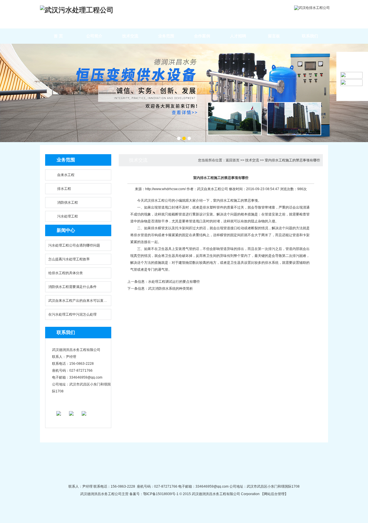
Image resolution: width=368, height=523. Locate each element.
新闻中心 (66, 230)
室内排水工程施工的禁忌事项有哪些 (292, 160)
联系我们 (310, 36)
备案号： (136, 494)
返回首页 (232, 160)
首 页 (58, 36)
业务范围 (166, 36)
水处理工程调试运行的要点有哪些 (174, 282)
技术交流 (130, 36)
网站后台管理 (274, 494)
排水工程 (64, 189)
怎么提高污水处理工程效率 (69, 259)
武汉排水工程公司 (158, 200)
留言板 (274, 36)
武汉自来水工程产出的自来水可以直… (77, 301)
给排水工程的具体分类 (65, 273)
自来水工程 (65, 175)
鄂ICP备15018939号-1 (161, 494)
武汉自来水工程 (209, 189)
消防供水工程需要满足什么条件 (72, 287)
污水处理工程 (67, 216)
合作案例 (202, 36)
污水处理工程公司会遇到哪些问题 (74, 245)
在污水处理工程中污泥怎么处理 (72, 314)
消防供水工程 (67, 203)
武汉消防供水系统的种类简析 (170, 289)
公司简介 (94, 36)
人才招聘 (238, 36)
